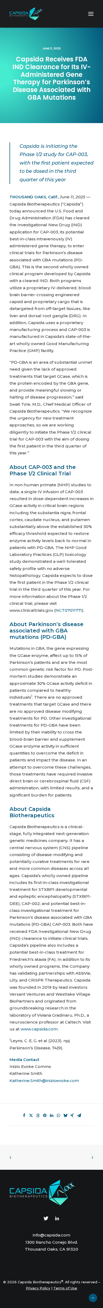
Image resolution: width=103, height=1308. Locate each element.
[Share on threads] (38, 1115)
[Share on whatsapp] (58, 1115)
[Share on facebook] (24, 1115)
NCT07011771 (68, 610)
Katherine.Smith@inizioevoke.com (44, 1080)
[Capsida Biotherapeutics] (26, 13)
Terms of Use (65, 1288)
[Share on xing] (72, 1115)
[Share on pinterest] (44, 1115)
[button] (91, 14)
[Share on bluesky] (65, 1115)
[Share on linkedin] (51, 1115)
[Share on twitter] (31, 1115)
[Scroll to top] (93, 1297)
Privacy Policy (38, 1288)
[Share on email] (79, 1115)
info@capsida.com (51, 1235)
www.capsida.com (39, 1029)
